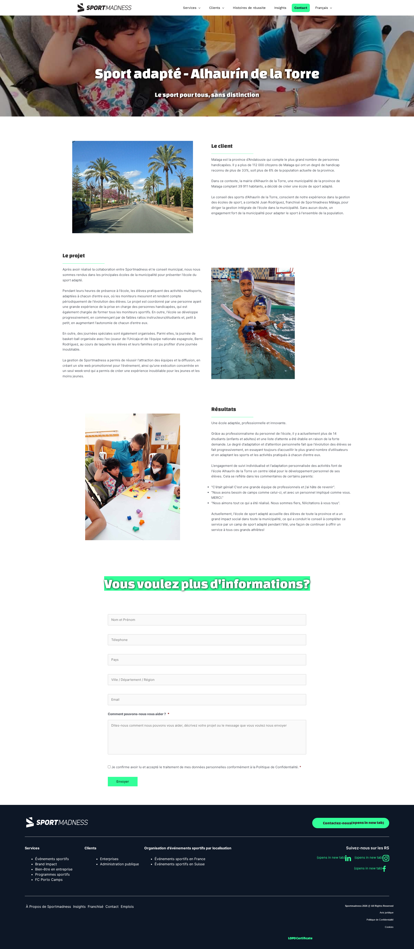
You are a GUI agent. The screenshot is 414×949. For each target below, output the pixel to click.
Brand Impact (46, 864)
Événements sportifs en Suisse (180, 864)
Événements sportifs (52, 859)
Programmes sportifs (52, 874)
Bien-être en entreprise (53, 869)
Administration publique (119, 864)
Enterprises (109, 859)
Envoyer (122, 781)
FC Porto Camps (49, 879)
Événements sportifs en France (180, 859)
